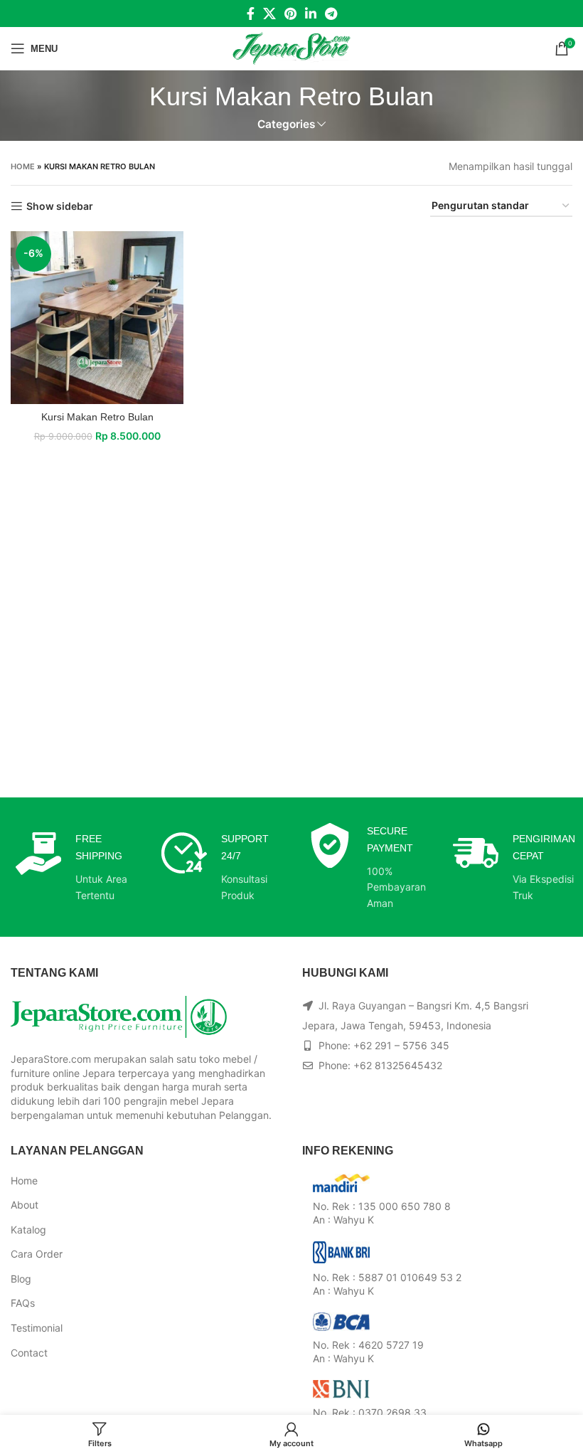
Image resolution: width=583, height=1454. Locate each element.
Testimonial (37, 1328)
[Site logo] (291, 47)
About (24, 1205)
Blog (21, 1279)
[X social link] (269, 13)
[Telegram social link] (331, 13)
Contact (29, 1353)
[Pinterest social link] (290, 13)
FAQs (23, 1303)
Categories (286, 124)
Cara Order (37, 1254)
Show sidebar (59, 206)
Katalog (28, 1230)
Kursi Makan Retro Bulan (97, 417)
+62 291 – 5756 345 (401, 1045)
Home (23, 166)
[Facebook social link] (250, 13)
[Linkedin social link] (311, 13)
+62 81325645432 (397, 1065)
